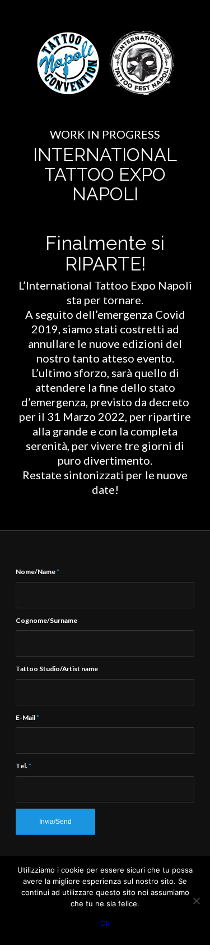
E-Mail (27, 717)
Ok (105, 923)
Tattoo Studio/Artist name (57, 668)
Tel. (23, 765)
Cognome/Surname (46, 620)
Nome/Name (37, 571)
